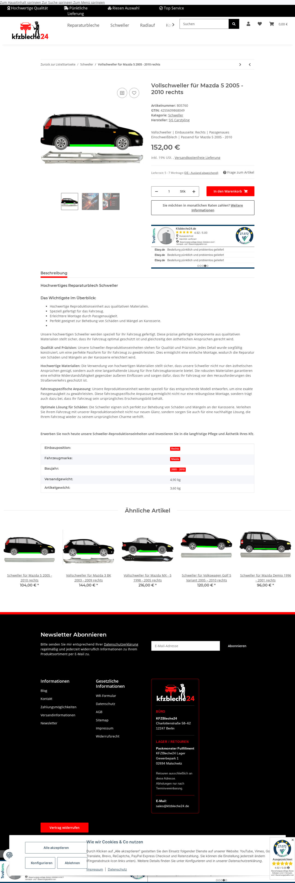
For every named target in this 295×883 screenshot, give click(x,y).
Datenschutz (117, 869)
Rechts (175, 448)
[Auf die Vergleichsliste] (122, 93)
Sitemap (102, 720)
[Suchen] (234, 24)
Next (284, 558)
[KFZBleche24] (30, 30)
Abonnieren (237, 646)
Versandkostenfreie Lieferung (197, 157)
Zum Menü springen (89, 2)
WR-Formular (106, 695)
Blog (44, 690)
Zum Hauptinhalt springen (21, 2)
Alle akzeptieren (56, 848)
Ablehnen (72, 863)
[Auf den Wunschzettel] (134, 93)
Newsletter (49, 723)
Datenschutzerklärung (121, 644)
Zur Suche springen (57, 2)
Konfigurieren (42, 863)
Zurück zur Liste (51, 64)
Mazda (175, 459)
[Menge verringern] (156, 191)
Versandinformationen (58, 715)
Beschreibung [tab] (54, 273)
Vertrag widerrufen (65, 827)
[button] (248, 24)
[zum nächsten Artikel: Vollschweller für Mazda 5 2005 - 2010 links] (240, 64)
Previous (11, 558)
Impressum (94, 869)
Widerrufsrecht (107, 736)
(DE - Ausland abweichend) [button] (201, 173)
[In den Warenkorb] (44, 79)
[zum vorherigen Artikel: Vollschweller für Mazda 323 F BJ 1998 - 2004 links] (249, 64)
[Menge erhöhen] (194, 191)
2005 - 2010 (178, 469)
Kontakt (46, 698)
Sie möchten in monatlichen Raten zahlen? (203, 207)
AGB (99, 712)
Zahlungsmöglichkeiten (59, 707)
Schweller (175, 115)
